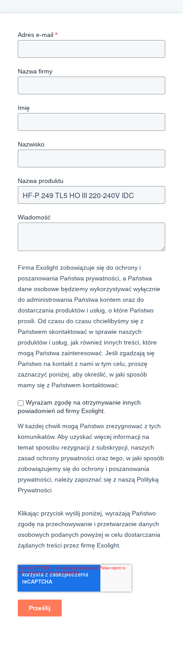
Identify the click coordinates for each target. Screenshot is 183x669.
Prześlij (40, 608)
